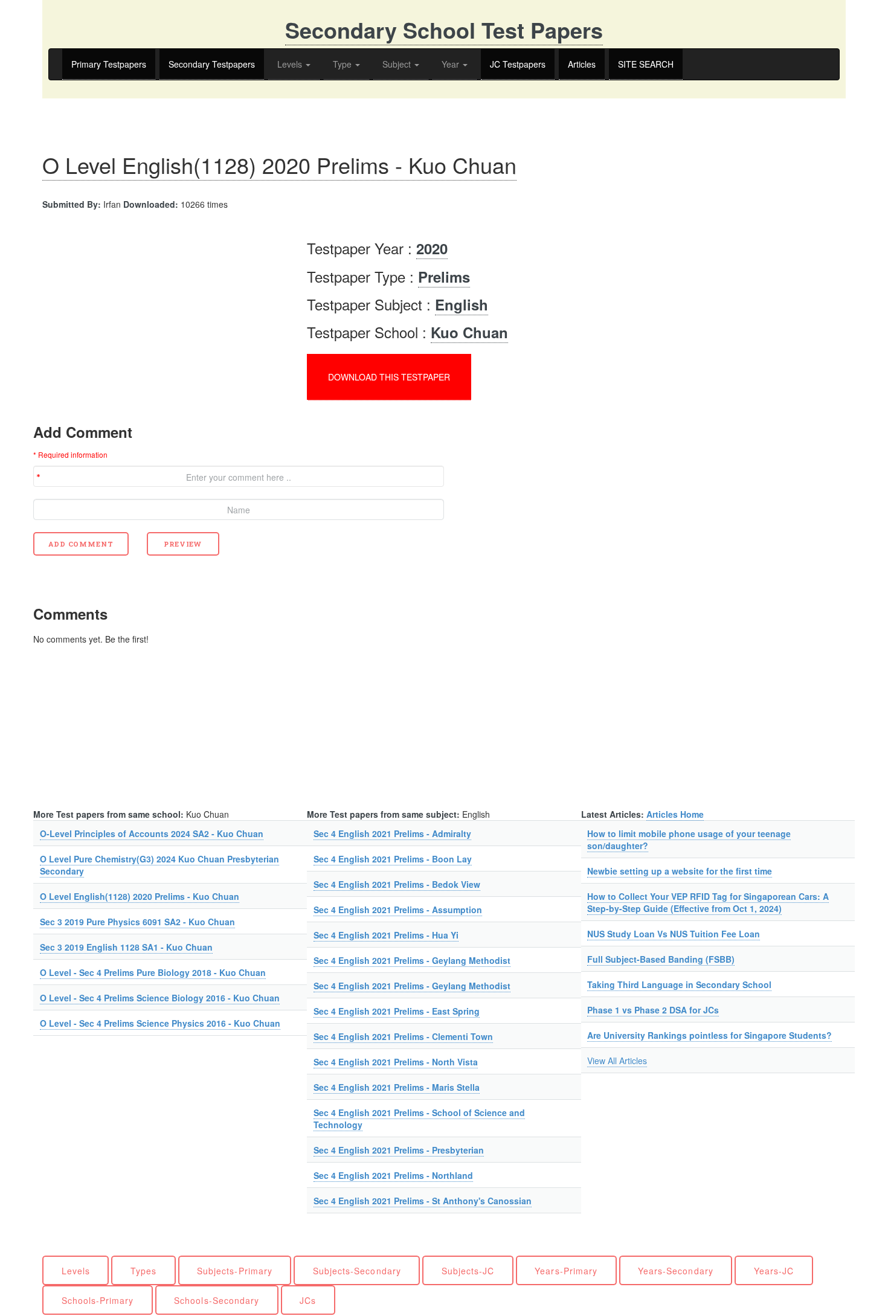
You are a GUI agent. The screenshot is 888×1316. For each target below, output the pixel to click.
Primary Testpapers (108, 64)
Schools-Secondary (216, 1300)
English (461, 304)
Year (452, 64)
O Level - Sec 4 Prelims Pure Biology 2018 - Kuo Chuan (153, 972)
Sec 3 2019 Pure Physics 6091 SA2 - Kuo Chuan (137, 922)
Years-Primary (566, 1271)
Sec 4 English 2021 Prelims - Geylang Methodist (412, 960)
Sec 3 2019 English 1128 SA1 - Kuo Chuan (126, 947)
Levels (290, 64)
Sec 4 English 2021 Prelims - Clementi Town (403, 1036)
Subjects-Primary (234, 1271)
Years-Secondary (675, 1271)
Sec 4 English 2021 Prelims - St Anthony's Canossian (423, 1201)
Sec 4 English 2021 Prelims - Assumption (398, 910)
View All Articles (617, 1060)
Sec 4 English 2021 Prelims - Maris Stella (397, 1087)
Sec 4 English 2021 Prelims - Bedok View (397, 884)
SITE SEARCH (646, 64)
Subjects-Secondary (357, 1271)
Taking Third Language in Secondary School (679, 984)
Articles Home (675, 814)
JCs (308, 1300)
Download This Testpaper (389, 377)
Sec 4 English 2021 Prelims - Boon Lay (393, 859)
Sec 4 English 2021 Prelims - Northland (393, 1175)
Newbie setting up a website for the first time (679, 871)
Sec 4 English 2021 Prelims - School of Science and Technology (419, 1118)
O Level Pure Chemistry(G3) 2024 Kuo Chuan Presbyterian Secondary (159, 865)
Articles (582, 64)
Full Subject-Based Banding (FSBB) (661, 959)
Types (143, 1271)
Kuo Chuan (469, 332)
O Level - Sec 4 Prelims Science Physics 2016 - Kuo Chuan (160, 1023)
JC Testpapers (517, 64)
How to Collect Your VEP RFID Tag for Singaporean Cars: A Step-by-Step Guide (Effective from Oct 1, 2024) (708, 902)
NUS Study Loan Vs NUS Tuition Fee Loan (673, 934)
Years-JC (774, 1271)
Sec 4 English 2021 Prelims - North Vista (396, 1062)
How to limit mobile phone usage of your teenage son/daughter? (689, 839)
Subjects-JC (468, 1271)
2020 (432, 248)
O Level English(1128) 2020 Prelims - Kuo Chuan (279, 164)
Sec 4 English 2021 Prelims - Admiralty (392, 833)
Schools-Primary (98, 1300)
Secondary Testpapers (212, 64)
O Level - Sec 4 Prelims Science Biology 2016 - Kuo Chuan (160, 998)
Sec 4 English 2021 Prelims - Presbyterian (399, 1150)
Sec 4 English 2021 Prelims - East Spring (397, 1011)
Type (343, 64)
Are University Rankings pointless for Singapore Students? (709, 1035)
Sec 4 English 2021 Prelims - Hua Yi (386, 935)
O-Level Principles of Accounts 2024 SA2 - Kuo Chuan (151, 833)
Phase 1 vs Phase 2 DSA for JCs (653, 1010)
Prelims (444, 276)
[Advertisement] (134, 312)
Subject (397, 64)
